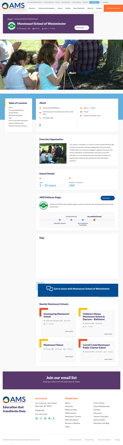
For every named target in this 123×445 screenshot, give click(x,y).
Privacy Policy (89, 440)
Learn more (106, 198)
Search (95, 2)
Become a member (113, 8)
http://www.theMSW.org (51, 108)
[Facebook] (36, 418)
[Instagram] (40, 418)
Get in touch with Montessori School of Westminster (18, 122)
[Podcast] (53, 418)
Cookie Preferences (74, 440)
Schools (10, 19)
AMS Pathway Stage (15, 115)
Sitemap (117, 440)
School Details (13, 113)
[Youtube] (49, 418)
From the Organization (16, 110)
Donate (85, 2)
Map (10, 118)
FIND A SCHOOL (76, 2)
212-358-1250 (41, 414)
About (11, 107)
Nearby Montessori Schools (18, 126)
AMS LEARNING (65, 2)
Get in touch (80, 27)
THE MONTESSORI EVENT (34, 2)
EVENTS (57, 2)
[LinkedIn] (45, 418)
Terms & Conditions (104, 440)
